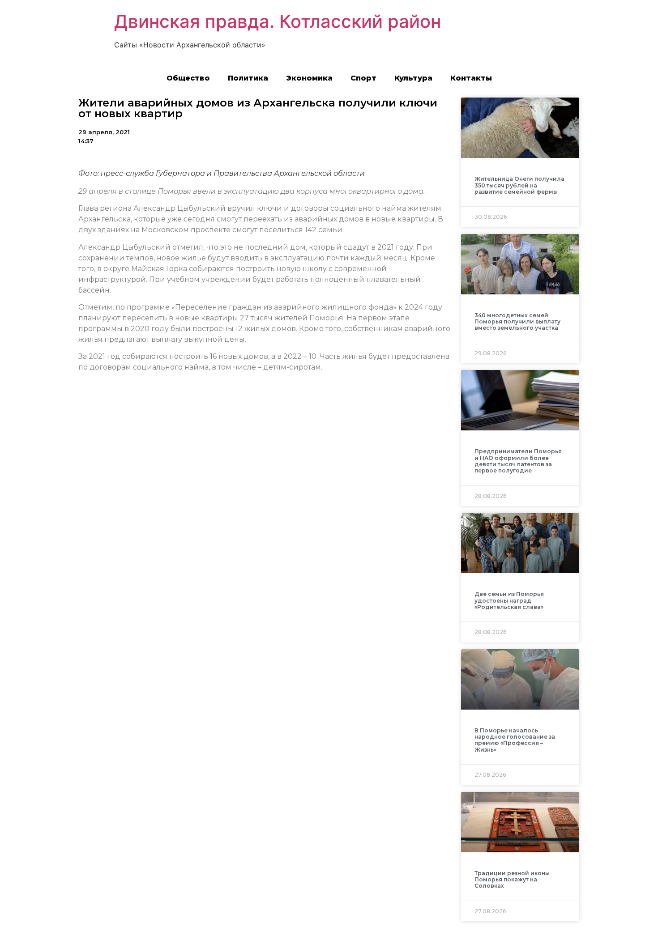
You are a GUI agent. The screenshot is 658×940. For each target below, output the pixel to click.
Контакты (471, 78)
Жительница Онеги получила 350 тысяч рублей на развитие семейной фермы (519, 185)
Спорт (363, 78)
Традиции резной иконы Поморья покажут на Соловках (512, 879)
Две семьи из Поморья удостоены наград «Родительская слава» (509, 600)
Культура (413, 78)
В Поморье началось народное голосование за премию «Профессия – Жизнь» (514, 740)
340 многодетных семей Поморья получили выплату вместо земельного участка (517, 322)
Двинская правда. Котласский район (277, 21)
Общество (188, 78)
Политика (248, 78)
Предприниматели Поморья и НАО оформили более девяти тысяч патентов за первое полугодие (518, 461)
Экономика (309, 78)
